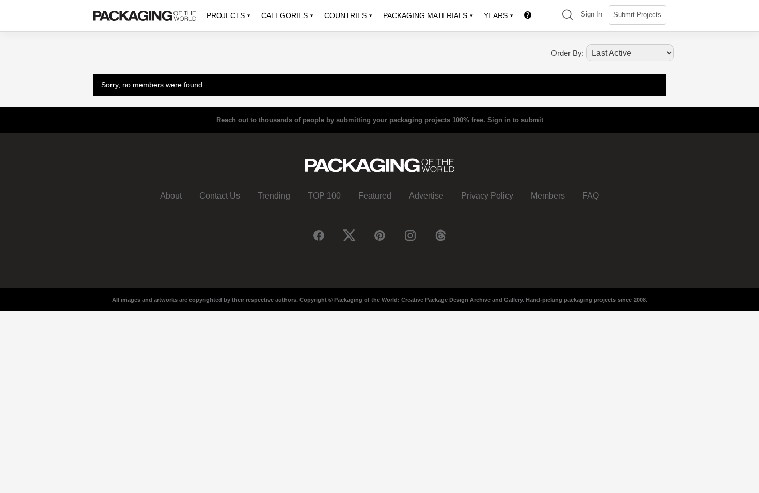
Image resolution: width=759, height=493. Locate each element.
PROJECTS (226, 15)
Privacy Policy (487, 195)
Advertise (426, 195)
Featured (374, 195)
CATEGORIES (284, 15)
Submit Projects (637, 15)
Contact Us (219, 195)
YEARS (496, 15)
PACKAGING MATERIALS (425, 15)
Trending (274, 195)
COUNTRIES (345, 15)
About (171, 195)
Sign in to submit (515, 120)
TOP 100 (324, 195)
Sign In (591, 14)
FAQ (590, 195)
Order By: (567, 52)
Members (548, 195)
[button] (567, 15)
